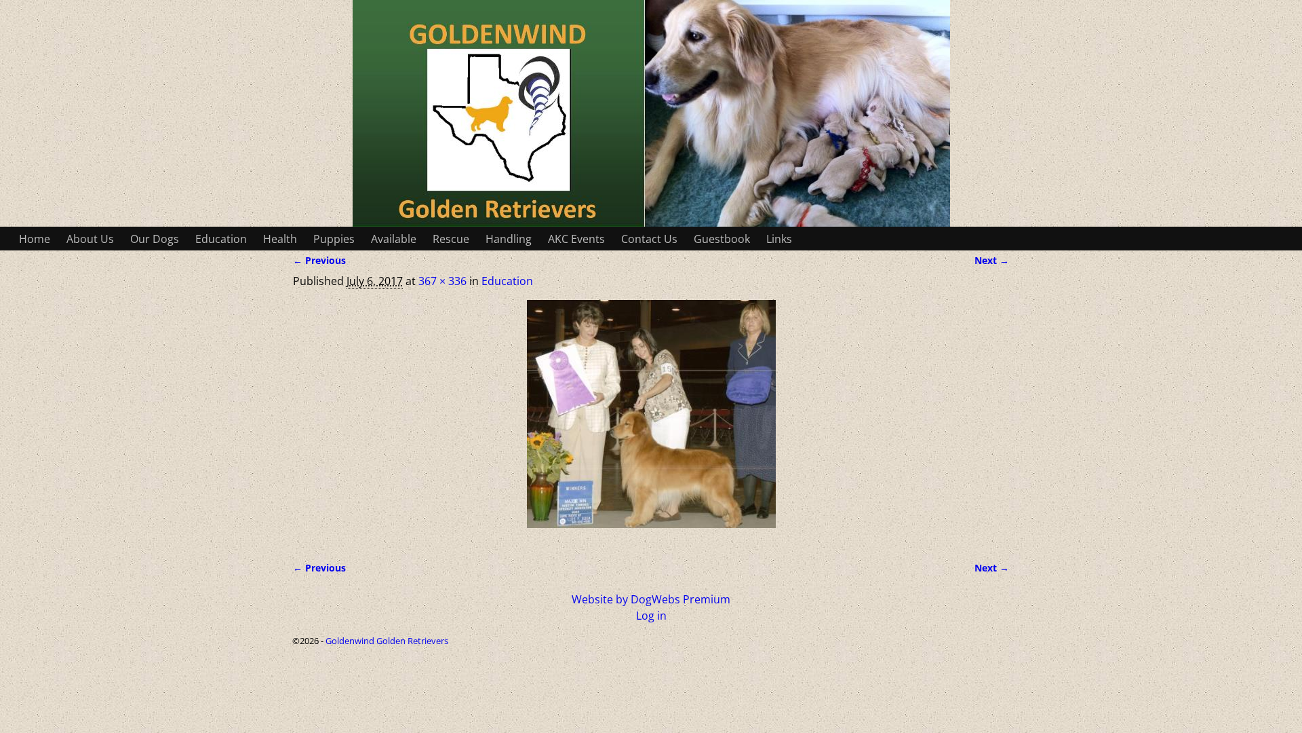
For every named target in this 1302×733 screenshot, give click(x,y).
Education (221, 238)
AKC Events (576, 238)
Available (393, 238)
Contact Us (649, 238)
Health (280, 238)
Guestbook (722, 238)
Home (34, 238)
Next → (991, 260)
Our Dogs (154, 238)
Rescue (451, 238)
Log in (651, 615)
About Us (90, 238)
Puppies (334, 238)
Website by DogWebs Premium (651, 599)
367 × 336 (442, 281)
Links (779, 238)
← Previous (319, 260)
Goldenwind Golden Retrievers (387, 641)
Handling (509, 238)
